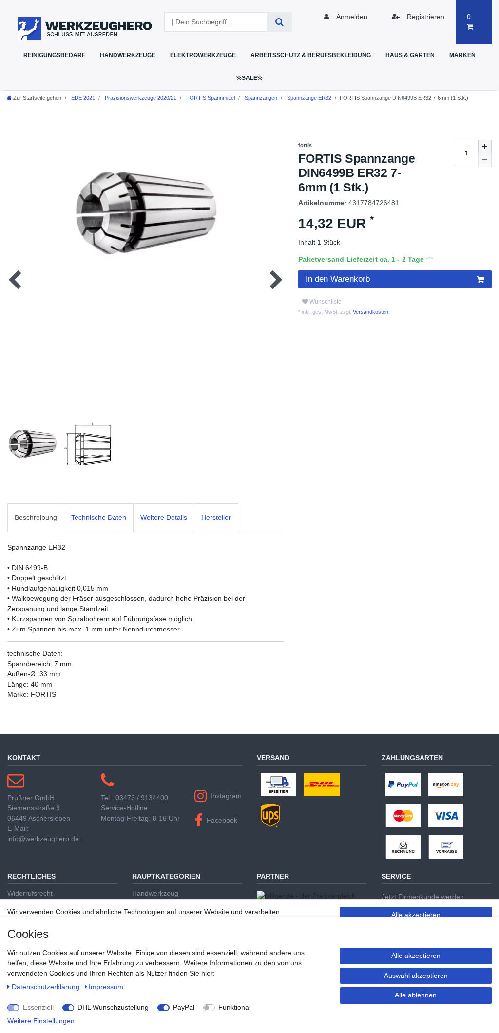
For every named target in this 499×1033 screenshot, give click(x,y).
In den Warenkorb (338, 279)
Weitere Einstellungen (41, 1021)
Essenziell (38, 1007)
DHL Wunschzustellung (113, 1007)
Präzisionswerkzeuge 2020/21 (139, 98)
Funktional (234, 1007)
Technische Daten (98, 517)
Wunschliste (325, 301)
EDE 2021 (82, 98)
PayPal (183, 1007)
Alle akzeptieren (416, 914)
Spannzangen (260, 98)
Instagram (226, 796)
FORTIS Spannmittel (210, 98)
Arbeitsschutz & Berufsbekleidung (310, 55)
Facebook (222, 820)
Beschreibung (36, 517)
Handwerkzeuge (127, 55)
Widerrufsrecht (30, 893)
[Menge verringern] (485, 160)
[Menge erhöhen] (485, 146)
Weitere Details (163, 517)
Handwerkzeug (155, 893)
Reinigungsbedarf (54, 55)
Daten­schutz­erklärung (46, 987)
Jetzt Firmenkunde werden (423, 896)
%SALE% (249, 78)
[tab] (35, 517)
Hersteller (216, 517)
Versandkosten (369, 312)
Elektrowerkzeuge (203, 55)
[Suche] (279, 22)
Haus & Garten (410, 55)
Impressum (106, 987)
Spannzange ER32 (308, 98)
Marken (462, 55)
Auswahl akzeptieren (416, 975)
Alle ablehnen (416, 995)
